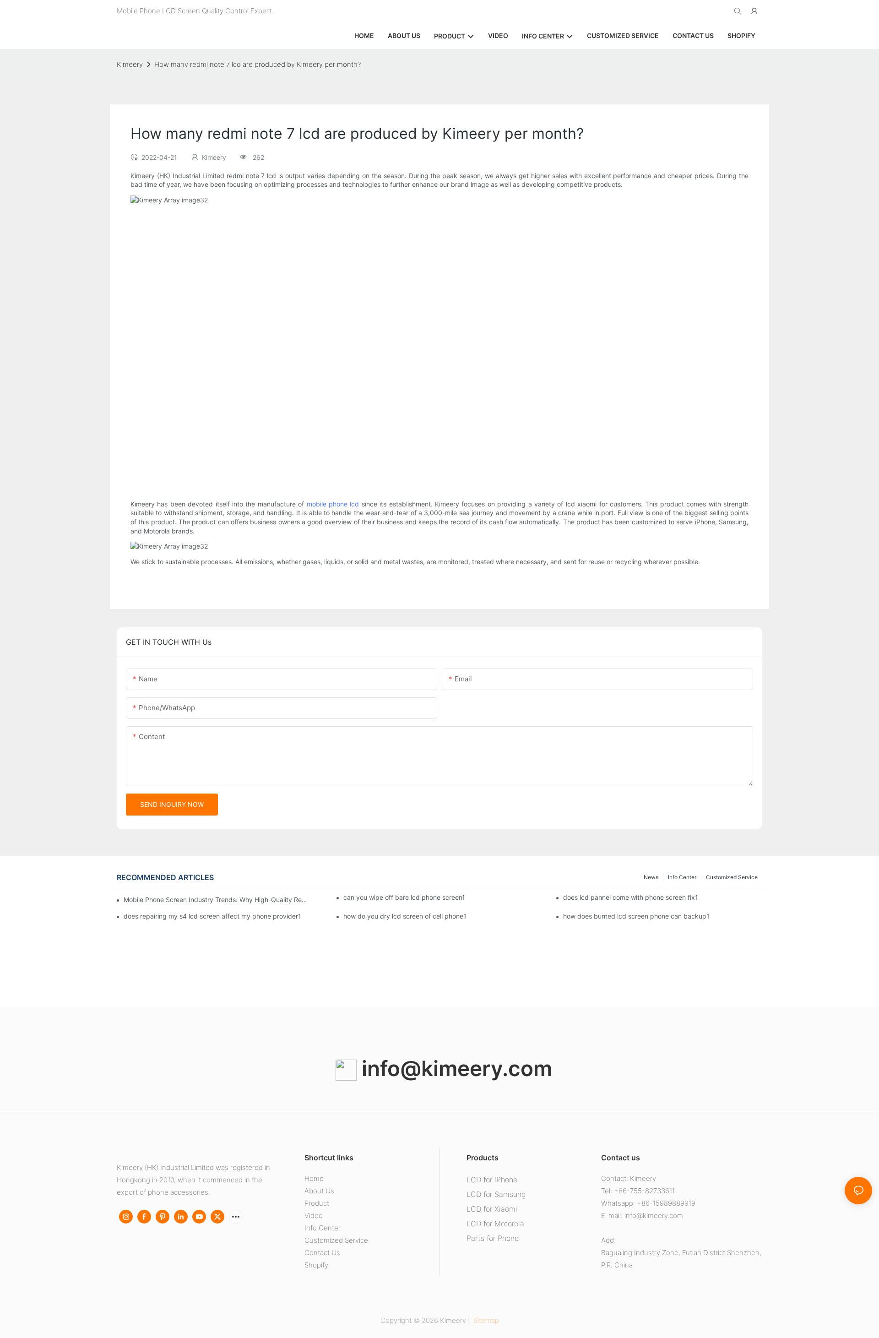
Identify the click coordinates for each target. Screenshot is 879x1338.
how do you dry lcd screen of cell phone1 (405, 916)
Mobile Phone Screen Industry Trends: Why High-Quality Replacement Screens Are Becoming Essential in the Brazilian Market (216, 899)
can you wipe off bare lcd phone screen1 (404, 897)
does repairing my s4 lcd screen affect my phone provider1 (212, 916)
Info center (682, 877)
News (651, 877)
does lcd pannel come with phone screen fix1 (630, 897)
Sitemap (485, 1320)
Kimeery (130, 64)
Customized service (732, 877)
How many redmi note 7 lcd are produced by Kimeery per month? (257, 64)
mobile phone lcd (333, 504)
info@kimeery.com (454, 1068)
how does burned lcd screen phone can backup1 (636, 916)
